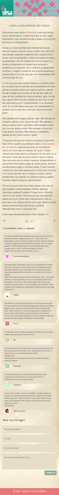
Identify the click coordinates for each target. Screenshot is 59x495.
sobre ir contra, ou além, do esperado (55, 220)
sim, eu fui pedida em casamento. (4, 220)
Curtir (27, 221)
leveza (30, 32)
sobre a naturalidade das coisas (29, 25)
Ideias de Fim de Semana (6, 8)
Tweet (32, 221)
